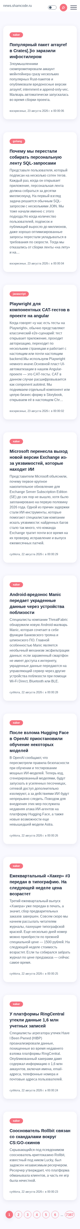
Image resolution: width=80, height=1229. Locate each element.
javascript (19, 293)
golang (17, 141)
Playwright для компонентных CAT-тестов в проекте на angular (40, 309)
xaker (16, 34)
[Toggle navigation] (73, 7)
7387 (70, 1215)
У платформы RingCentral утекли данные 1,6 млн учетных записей (37, 1020)
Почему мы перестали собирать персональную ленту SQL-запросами (36, 157)
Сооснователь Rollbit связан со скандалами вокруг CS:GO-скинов (40, 1136)
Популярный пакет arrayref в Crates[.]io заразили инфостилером (38, 50)
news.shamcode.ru (17, 5)
